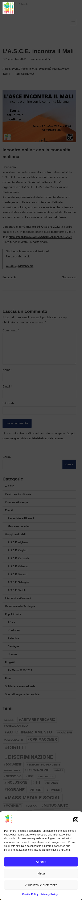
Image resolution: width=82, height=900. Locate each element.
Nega (41, 873)
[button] (76, 820)
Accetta (41, 862)
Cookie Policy (30, 894)
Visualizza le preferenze (41, 885)
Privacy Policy (49, 894)
